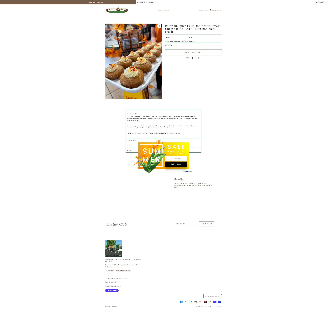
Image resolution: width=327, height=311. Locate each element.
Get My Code (176, 164)
